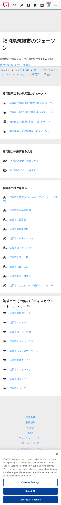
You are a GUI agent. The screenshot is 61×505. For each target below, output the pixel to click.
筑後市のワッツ (17, 378)
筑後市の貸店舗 (17, 219)
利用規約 (30, 422)
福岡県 (35, 74)
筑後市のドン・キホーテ (22, 331)
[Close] (57, 454)
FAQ (30, 432)
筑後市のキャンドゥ (20, 369)
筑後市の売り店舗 (18, 266)
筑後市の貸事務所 (18, 229)
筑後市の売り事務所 (20, 276)
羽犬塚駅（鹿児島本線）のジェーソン (29, 131)
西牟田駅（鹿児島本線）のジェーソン (29, 121)
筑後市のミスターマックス (23, 350)
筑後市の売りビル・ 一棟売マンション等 (31, 285)
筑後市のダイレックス (21, 341)
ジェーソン (21, 74)
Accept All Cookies (30, 499)
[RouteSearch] (21, 5)
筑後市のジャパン (18, 322)
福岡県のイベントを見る (22, 170)
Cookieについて (30, 443)
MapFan (5, 70)
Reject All (30, 491)
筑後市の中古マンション (22, 238)
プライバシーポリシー (30, 438)
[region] (30, 477)
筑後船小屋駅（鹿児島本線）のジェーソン (32, 112)
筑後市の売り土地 (18, 257)
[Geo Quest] (48, 5)
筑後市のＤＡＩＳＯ (20, 360)
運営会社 (30, 417)
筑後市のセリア (17, 388)
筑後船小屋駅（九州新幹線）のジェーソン (32, 102)
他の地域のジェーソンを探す (15, 64)
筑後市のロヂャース (20, 313)
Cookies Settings (30, 482)
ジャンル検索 (22, 70)
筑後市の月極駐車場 (20, 210)
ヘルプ (30, 427)
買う (36, 70)
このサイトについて (30, 448)
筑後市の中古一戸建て (21, 247)
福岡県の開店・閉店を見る (24, 160)
